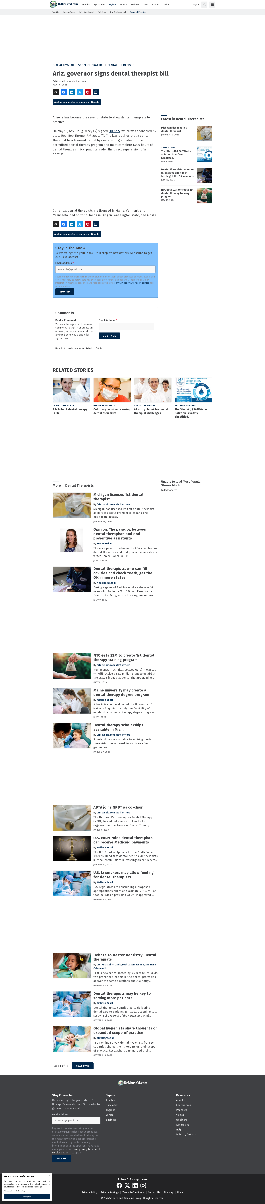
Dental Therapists (121, 65)
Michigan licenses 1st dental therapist (174, 129)
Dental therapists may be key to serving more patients (122, 995)
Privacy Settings (110, 1192)
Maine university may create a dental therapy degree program (121, 692)
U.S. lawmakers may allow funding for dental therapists (123, 874)
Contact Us (154, 1192)
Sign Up (65, 291)
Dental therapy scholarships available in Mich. (118, 727)
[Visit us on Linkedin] (135, 1185)
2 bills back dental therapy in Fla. (70, 411)
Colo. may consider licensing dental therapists (111, 411)
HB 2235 (114, 131)
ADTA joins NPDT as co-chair (118, 807)
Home (180, 1192)
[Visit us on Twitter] (127, 1185)
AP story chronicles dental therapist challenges (151, 411)
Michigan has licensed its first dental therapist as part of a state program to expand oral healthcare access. (123, 513)
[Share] (64, 92)
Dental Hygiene (63, 65)
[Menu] (212, 5)
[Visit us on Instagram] (143, 1185)
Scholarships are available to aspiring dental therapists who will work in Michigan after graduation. (122, 743)
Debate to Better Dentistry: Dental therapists (124, 957)
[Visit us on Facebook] (119, 1185)
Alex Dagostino (105, 1038)
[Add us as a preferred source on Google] (96, 92)
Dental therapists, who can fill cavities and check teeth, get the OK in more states (177, 173)
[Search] (204, 5)
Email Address (64, 263)
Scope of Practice (91, 65)
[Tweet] (80, 92)
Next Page (82, 1065)
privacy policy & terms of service (132, 283)
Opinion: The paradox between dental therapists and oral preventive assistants (120, 533)
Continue (109, 335)
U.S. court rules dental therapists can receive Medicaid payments (123, 840)
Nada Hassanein (106, 582)
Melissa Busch (105, 699)
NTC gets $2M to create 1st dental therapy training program (177, 193)
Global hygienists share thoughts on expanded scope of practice (125, 1030)
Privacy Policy (89, 1192)
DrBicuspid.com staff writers (69, 81)
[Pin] (88, 92)
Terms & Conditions (133, 1192)
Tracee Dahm (104, 543)
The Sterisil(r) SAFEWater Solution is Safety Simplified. (176, 155)
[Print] (56, 92)
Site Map (168, 1192)
